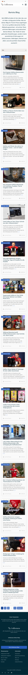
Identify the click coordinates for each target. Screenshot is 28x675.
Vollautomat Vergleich (6, 655)
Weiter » (20, 608)
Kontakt (2, 661)
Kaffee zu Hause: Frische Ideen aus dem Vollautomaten (13, 111)
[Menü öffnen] (25, 4)
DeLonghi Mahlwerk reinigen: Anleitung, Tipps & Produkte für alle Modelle (13, 260)
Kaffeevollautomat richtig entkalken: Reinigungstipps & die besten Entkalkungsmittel (13, 590)
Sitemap (17, 659)
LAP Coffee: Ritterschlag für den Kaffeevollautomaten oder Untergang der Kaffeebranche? (12, 443)
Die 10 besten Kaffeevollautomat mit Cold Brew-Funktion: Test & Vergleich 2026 (13, 186)
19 (14, 608)
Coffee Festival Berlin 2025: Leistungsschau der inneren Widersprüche (11, 406)
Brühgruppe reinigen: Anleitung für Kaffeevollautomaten (13, 554)
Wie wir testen (4, 657)
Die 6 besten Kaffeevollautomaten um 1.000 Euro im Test (13, 73)
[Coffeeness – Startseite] (7, 5)
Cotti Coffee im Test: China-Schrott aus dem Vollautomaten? (13, 222)
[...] (19, 84)
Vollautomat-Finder (5, 653)
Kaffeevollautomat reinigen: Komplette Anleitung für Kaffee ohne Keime (12, 518)
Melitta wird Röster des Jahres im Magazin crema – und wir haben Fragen (13, 147)
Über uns (17, 657)
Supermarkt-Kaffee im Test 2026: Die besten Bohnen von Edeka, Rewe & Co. (13, 297)
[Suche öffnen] (18, 4)
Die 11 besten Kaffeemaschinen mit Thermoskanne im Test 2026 (14, 480)
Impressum (17, 653)
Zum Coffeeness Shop (14, 647)
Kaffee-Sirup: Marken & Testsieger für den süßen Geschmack (13, 370)
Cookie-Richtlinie (18, 661)
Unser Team (3, 659)
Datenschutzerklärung (20, 655)
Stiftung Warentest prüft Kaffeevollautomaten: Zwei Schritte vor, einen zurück (13, 333)
